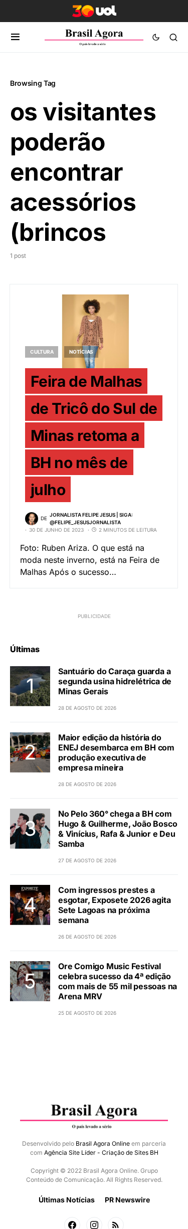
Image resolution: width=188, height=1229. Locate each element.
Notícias (81, 352)
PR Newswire (127, 1199)
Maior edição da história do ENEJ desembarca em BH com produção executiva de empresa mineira (116, 752)
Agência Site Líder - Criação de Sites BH (101, 1152)
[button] (15, 37)
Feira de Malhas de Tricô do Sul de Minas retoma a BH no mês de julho (94, 435)
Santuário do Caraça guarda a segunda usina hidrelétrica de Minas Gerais (114, 681)
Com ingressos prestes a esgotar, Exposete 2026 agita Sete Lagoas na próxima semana (114, 905)
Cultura (41, 352)
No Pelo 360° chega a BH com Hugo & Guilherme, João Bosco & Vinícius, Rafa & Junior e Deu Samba (117, 829)
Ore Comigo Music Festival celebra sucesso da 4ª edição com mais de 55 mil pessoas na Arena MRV (117, 981)
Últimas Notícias (67, 1199)
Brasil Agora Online (103, 1143)
